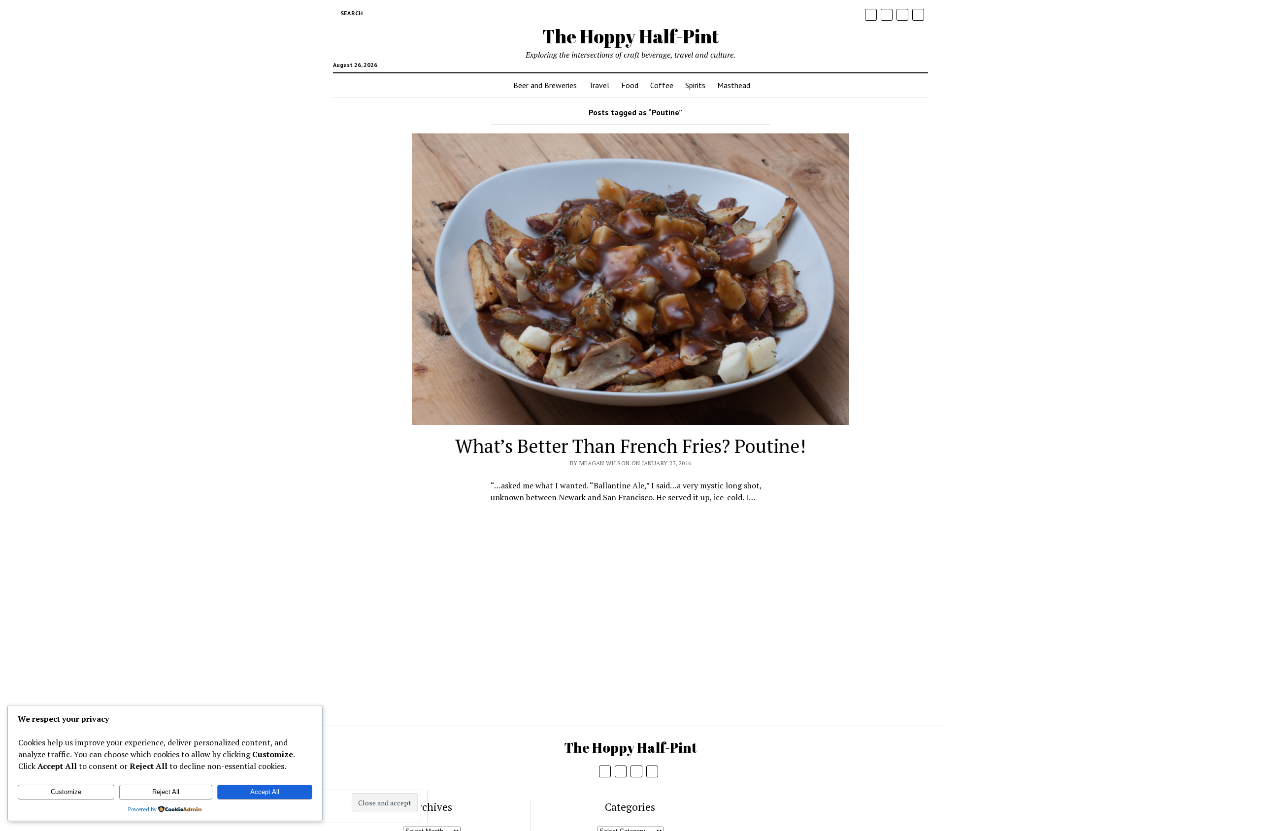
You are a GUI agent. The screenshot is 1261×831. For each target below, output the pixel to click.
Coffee (661, 85)
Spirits (695, 85)
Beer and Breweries (545, 85)
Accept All (264, 792)
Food (629, 85)
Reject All (165, 792)
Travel (599, 85)
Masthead (733, 85)
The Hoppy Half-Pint (630, 36)
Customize (66, 792)
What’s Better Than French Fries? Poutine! (630, 446)
